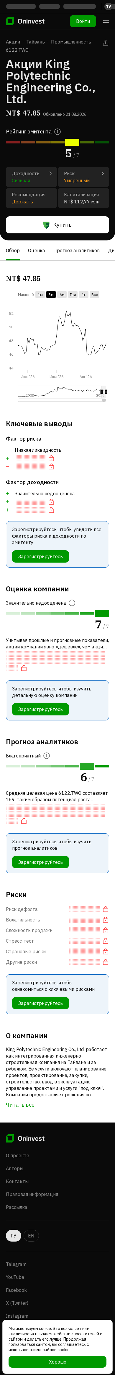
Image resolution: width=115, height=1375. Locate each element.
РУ (14, 1236)
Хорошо (57, 1362)
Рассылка (16, 1207)
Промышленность (71, 42)
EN (31, 1236)
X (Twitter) (17, 1303)
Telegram (16, 1264)
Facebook (16, 1290)
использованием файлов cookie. (39, 1349)
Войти (83, 21)
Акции (13, 42)
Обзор (13, 250)
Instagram (17, 1316)
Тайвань (35, 42)
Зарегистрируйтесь (40, 556)
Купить (62, 224)
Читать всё (20, 1104)
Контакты (17, 1181)
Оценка (36, 250)
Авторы (14, 1168)
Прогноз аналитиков (76, 250)
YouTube (15, 1277)
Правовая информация (32, 1194)
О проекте (17, 1155)
